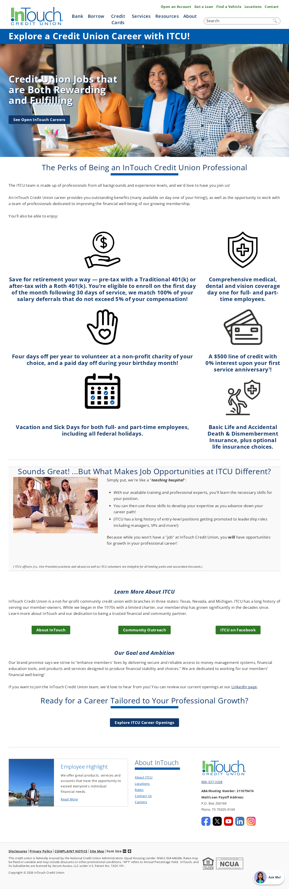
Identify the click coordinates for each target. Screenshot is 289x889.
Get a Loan (203, 7)
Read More (77, 799)
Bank (77, 16)
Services (141, 16)
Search (275, 21)
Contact (272, 7)
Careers (141, 802)
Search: (213, 20)
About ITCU (143, 777)
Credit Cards (118, 19)
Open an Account (176, 7)
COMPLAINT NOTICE (71, 851)
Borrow (96, 16)
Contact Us (143, 796)
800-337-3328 (212, 782)
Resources (167, 16)
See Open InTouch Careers (39, 119)
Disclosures (18, 851)
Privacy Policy (41, 851)
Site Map (97, 851)
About (190, 16)
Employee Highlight (84, 766)
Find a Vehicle (228, 7)
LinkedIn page (244, 686)
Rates (139, 790)
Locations (253, 7)
